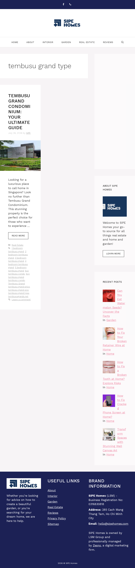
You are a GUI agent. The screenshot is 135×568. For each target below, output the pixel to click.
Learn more (113, 253)
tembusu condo (16, 280)
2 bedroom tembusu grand (18, 254)
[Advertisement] (115, 111)
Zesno (97, 545)
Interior (47, 42)
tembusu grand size (18, 290)
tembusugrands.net (18, 296)
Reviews (108, 42)
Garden (66, 42)
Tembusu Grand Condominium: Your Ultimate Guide (19, 111)
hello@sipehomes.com (113, 523)
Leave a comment (21, 299)
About (30, 42)
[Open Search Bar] (122, 42)
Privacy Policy (57, 518)
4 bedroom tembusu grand (18, 264)
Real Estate (87, 42)
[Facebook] (63, 4)
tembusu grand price (19, 286)
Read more (18, 235)
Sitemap (53, 524)
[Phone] (70, 4)
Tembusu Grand (16, 283)
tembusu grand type (18, 293)
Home (14, 42)
